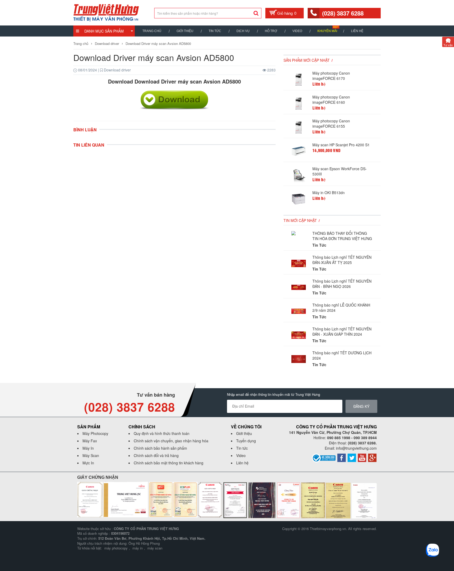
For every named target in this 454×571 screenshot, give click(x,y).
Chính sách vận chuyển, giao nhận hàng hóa (171, 440)
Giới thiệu (185, 31)
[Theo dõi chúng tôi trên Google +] (372, 457)
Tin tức (242, 448)
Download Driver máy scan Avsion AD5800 (158, 43)
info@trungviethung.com (356, 448)
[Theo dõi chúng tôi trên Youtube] (362, 457)
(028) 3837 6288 (343, 13)
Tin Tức (215, 31)
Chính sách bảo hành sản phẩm (160, 448)
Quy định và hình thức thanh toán (161, 433)
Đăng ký (361, 406)
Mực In (88, 462)
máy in (137, 548)
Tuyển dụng (246, 440)
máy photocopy (116, 548)
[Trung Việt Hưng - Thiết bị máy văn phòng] (106, 12)
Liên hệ (357, 31)
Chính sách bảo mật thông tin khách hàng (168, 462)
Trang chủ (151, 31)
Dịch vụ (243, 31)
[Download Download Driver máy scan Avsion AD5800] (174, 100)
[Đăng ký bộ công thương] (324, 457)
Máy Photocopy (95, 433)
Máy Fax (89, 440)
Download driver (107, 43)
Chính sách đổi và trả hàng (156, 455)
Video (297, 31)
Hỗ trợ (271, 31)
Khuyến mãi (327, 31)
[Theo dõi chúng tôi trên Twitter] (351, 457)
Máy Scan (90, 455)
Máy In (88, 448)
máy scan (154, 548)
